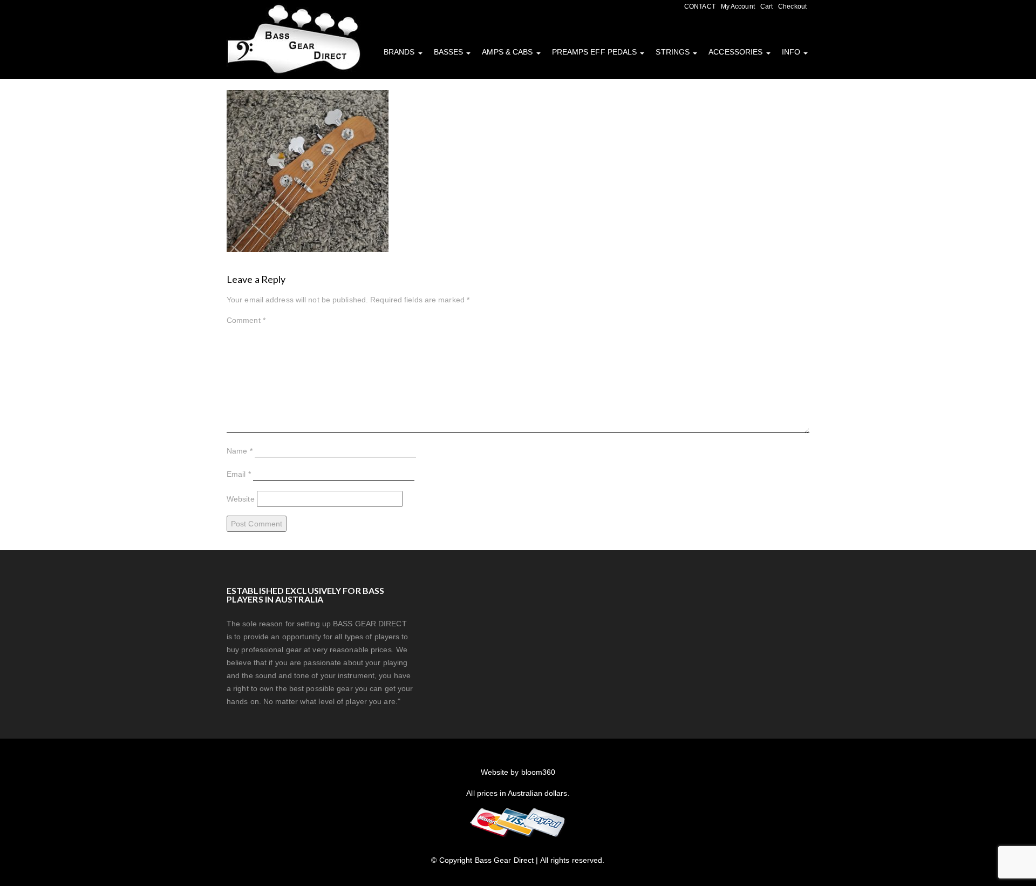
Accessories (736, 52)
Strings (674, 52)
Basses (450, 52)
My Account (738, 6)
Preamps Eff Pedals (595, 52)
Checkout (792, 6)
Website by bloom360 (518, 772)
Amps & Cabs (508, 52)
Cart (766, 6)
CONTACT (699, 6)
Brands (400, 52)
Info (792, 52)
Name (240, 451)
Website (241, 499)
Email (239, 474)
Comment (246, 320)
